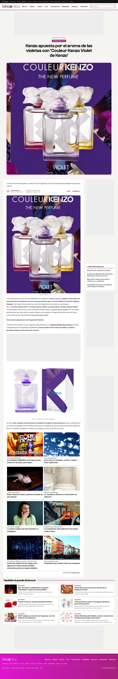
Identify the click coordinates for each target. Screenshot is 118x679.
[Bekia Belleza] (11, 6)
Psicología (57, 1)
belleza (16, 663)
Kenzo (64, 298)
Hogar (63, 1)
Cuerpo (39, 6)
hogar (58, 663)
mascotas (39, 663)
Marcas (24, 6)
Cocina (29, 1)
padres (27, 663)
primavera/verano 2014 (39, 315)
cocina (22, 663)
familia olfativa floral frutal (61, 325)
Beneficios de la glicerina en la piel (98, 270)
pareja (33, 663)
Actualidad (13, 1)
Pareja (40, 1)
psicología (51, 663)
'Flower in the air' (55, 298)
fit (61, 663)
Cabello (32, 6)
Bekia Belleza (56, 37)
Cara (46, 6)
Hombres (74, 6)
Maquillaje (65, 6)
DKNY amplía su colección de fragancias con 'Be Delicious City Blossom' (36, 617)
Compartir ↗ (76, 191)
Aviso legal (5, 668)
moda (11, 663)
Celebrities (84, 6)
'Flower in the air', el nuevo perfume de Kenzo (35, 602)
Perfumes (63, 37)
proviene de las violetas (59, 309)
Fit (67, 1)
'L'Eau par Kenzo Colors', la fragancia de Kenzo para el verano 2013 (92, 603)
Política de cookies (32, 668)
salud (45, 663)
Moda (18, 1)
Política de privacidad (18, 668)
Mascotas (46, 1)
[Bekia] (5, 2)
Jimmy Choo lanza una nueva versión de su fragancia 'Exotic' (90, 589)
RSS (41, 668)
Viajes (71, 1)
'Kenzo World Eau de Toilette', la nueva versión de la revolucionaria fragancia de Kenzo (93, 617)
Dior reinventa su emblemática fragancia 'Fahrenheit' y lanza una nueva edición (33, 589)
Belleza (24, 1)
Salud (51, 1)
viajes (65, 663)
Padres (35, 1)
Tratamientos (55, 6)
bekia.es (5, 663)
